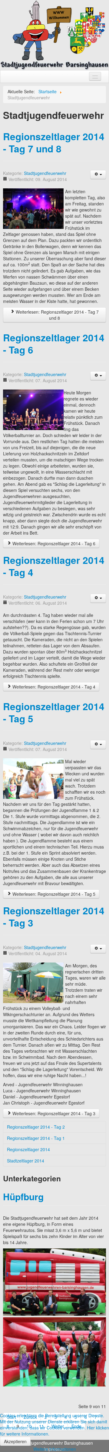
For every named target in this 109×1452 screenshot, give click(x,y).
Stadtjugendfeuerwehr (45, 173)
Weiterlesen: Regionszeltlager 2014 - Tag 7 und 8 (57, 315)
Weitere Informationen (54, 1449)
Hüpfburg (23, 1196)
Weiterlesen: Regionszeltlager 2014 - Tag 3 (53, 1113)
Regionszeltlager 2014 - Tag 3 (53, 917)
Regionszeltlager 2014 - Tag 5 (53, 712)
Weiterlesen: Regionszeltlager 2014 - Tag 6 (53, 543)
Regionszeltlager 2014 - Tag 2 (36, 1127)
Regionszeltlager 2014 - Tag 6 (53, 344)
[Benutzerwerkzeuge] (98, 174)
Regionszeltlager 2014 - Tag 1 (36, 1138)
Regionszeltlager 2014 (28, 1149)
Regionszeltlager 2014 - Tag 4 (53, 566)
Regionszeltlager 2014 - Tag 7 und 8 (53, 142)
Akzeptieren (15, 1441)
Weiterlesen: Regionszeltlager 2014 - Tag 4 (53, 687)
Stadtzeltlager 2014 (25, 1161)
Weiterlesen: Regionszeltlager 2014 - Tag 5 (53, 894)
